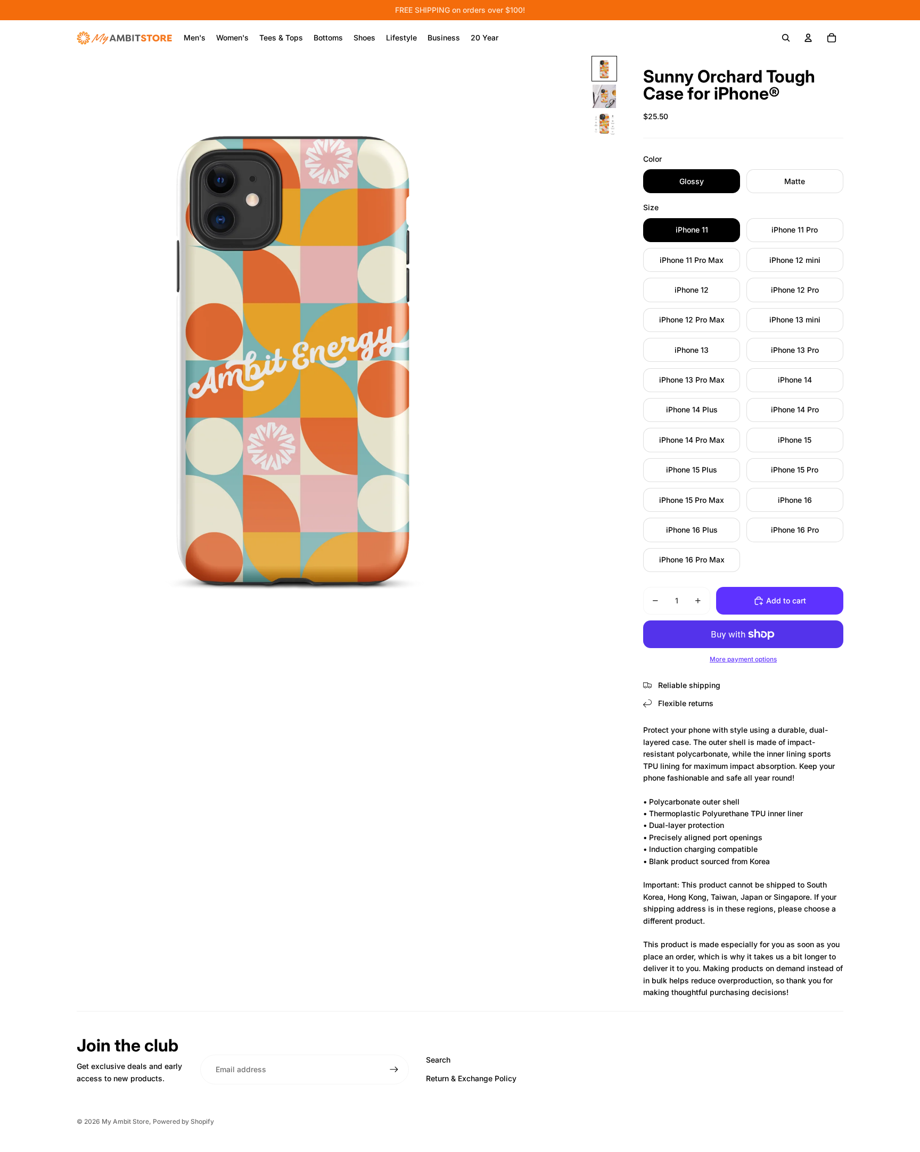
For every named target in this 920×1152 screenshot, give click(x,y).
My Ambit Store (125, 1121)
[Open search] (786, 37)
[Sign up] (394, 1069)
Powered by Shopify (183, 1121)
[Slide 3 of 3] (604, 124)
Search (438, 1059)
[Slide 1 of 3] (604, 68)
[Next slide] (578, 349)
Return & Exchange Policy (471, 1078)
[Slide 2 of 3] (604, 96)
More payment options (743, 659)
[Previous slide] (9, 349)
